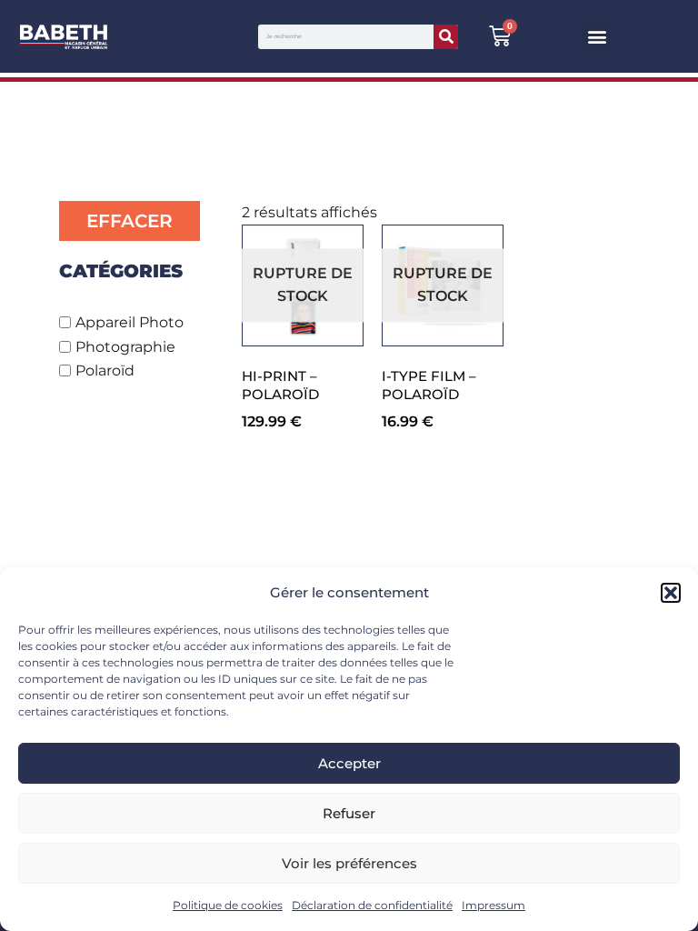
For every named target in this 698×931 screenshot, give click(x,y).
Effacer (129, 221)
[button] (671, 593)
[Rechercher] (446, 37)
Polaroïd (105, 370)
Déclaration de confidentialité (372, 905)
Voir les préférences (349, 863)
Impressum (493, 905)
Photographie (125, 346)
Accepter (349, 763)
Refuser (349, 813)
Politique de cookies (228, 905)
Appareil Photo (129, 322)
